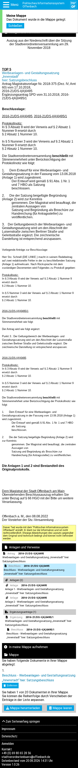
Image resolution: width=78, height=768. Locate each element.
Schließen (15, 26)
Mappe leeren (62, 708)
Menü (14, 5)
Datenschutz (9, 736)
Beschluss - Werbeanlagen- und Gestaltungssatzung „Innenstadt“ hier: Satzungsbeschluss (38, 678)
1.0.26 (15, 764)
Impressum (8, 729)
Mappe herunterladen (24, 708)
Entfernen (11, 685)
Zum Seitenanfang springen (23, 721)
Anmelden (8, 744)
